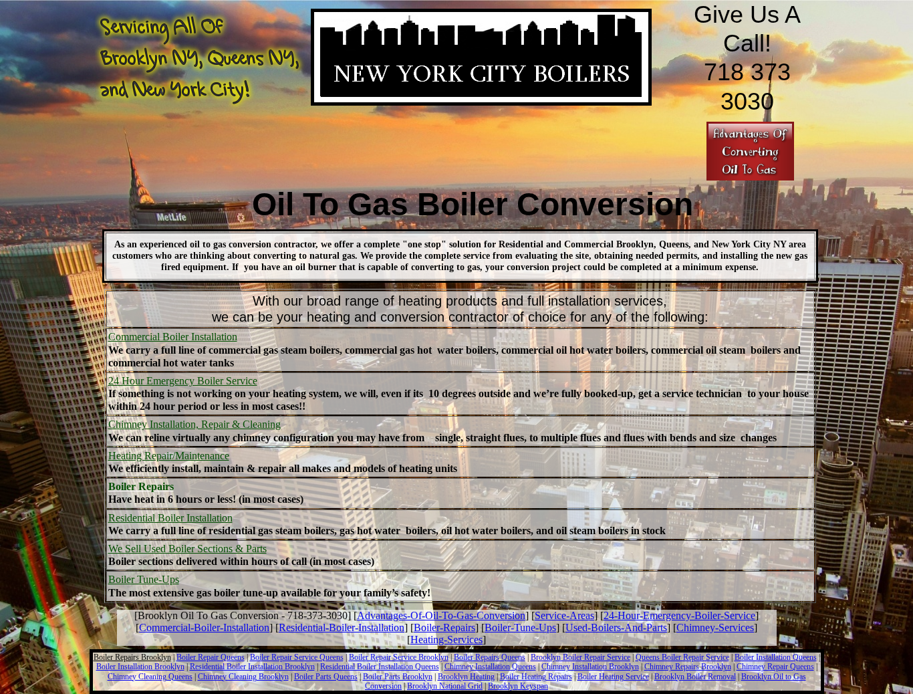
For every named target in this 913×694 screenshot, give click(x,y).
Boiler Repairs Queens (489, 657)
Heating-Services (446, 639)
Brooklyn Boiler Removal (695, 676)
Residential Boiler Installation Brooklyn (252, 666)
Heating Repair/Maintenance (168, 455)
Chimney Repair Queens (775, 666)
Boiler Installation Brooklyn (140, 666)
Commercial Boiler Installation (172, 336)
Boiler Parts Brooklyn (397, 676)
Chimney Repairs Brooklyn (687, 666)
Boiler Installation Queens (776, 657)
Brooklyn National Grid (445, 686)
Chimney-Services (715, 627)
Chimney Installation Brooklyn (590, 666)
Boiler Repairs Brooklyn (132, 657)
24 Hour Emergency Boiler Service (182, 380)
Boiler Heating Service (613, 676)
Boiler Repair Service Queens (297, 657)
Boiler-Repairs (444, 627)
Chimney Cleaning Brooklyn (243, 676)
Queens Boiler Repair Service (682, 657)
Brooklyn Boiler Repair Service (580, 657)
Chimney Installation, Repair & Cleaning (194, 424)
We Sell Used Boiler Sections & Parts (187, 548)
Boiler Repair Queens (210, 657)
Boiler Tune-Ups (143, 579)
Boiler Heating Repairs (536, 676)
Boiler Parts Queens (326, 676)
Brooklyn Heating (466, 676)
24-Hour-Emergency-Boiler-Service (679, 615)
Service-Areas (564, 615)
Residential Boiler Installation (170, 518)
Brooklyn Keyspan (518, 686)
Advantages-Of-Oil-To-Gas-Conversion (441, 615)
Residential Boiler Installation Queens (379, 666)
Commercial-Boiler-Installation (204, 627)
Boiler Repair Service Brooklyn (398, 657)
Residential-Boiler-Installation (341, 627)
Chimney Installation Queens (490, 666)
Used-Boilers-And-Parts (616, 627)
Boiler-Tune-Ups (520, 627)
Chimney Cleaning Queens (150, 676)
